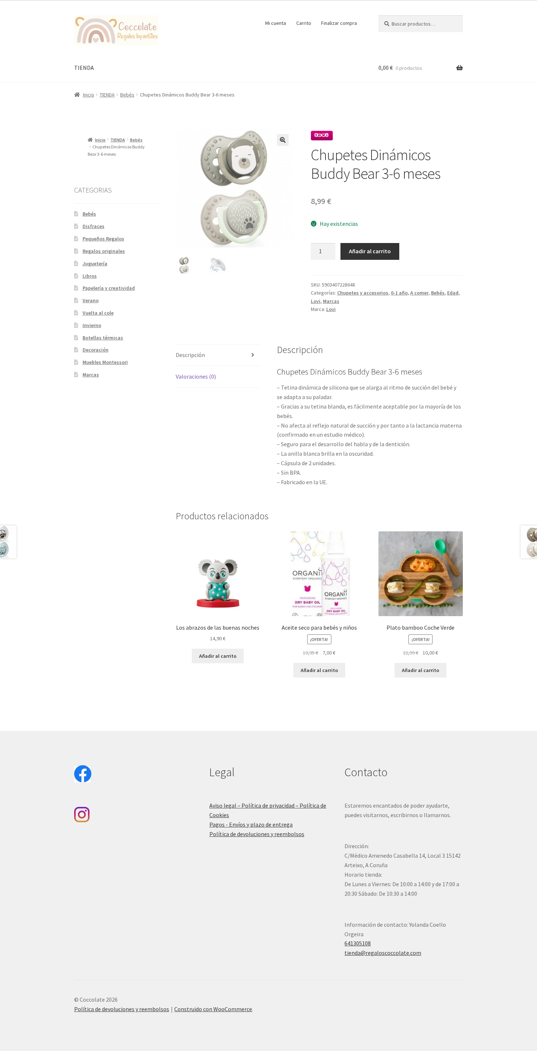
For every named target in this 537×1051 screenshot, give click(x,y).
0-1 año (399, 292)
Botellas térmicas (103, 337)
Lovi (315, 301)
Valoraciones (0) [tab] (196, 376)
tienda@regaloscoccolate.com (382, 952)
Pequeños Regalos (103, 238)
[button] (283, 140)
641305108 (357, 943)
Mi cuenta (275, 23)
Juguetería (95, 263)
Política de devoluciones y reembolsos (256, 834)
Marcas (331, 301)
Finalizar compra (339, 23)
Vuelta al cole (98, 313)
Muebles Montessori (105, 362)
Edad (452, 292)
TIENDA (84, 67)
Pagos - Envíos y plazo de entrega (251, 824)
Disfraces (93, 226)
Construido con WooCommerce (213, 1009)
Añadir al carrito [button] (217, 656)
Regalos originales (104, 251)
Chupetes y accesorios (362, 292)
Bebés (127, 94)
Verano (91, 300)
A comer (419, 292)
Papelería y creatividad (109, 288)
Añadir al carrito (370, 251)
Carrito (303, 23)
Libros (90, 276)
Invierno (92, 325)
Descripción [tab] (190, 354)
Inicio (88, 94)
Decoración (95, 349)
